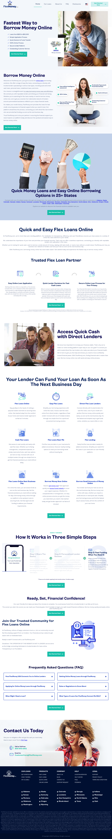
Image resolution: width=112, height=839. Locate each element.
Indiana (18, 202)
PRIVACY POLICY (97, 777)
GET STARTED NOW (26, 774)
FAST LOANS (42, 774)
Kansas (23, 202)
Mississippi (50, 202)
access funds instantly (57, 488)
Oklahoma (95, 202)
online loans (40, 80)
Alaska (105, 200)
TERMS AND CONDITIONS (99, 779)
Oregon (101, 202)
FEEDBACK (78, 782)
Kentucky (29, 202)
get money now (54, 486)
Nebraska (64, 202)
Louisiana (36, 202)
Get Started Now (98, 4)
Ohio (89, 202)
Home (38, 4)
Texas (49, 203)
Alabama (99, 200)
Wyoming (66, 203)
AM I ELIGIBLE (25, 779)
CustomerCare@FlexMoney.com (28, 755)
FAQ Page (24, 740)
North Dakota (83, 202)
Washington (58, 203)
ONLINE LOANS (43, 782)
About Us (58, 4)
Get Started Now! (17, 54)
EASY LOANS (42, 777)
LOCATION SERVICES (81, 774)
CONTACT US (60, 779)
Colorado (6, 202)
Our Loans (47, 4)
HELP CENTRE (79, 777)
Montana (57, 202)
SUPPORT (95, 774)
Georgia (12, 202)
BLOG (58, 777)
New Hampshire (73, 202)
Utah (52, 203)
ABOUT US (60, 774)
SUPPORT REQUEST (62, 782)
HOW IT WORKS (25, 777)
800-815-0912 (21, 749)
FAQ (67, 4)
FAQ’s (76, 779)
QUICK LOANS (43, 779)
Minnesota (43, 202)
